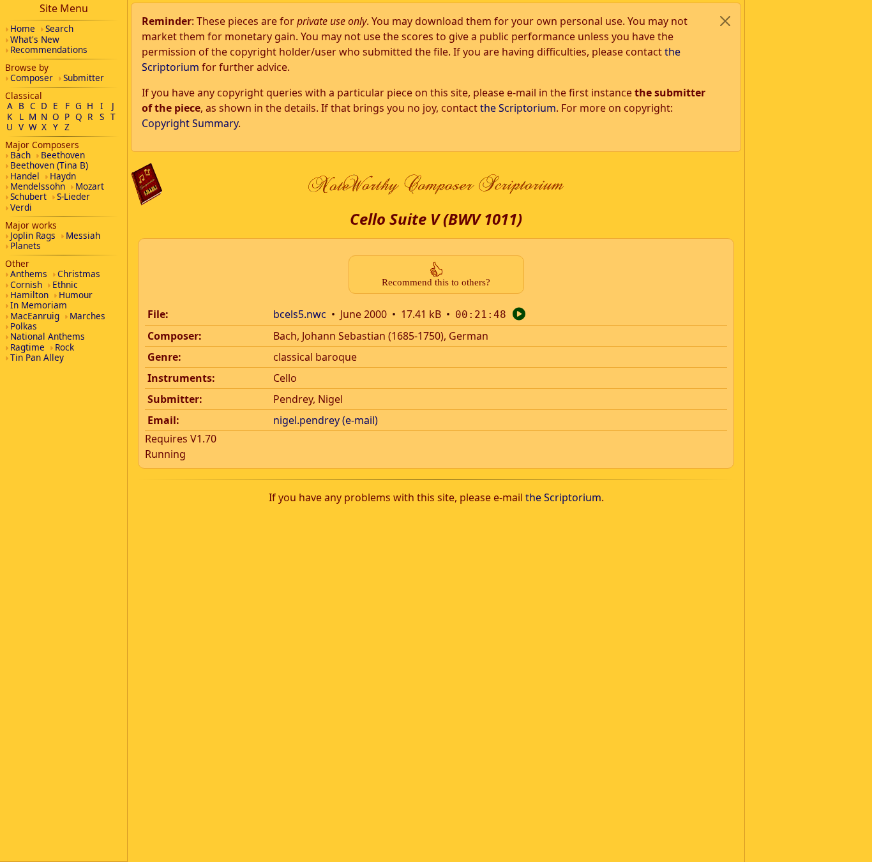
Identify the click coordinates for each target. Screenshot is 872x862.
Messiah (83, 235)
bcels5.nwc (299, 314)
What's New (34, 39)
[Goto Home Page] (147, 184)
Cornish (26, 284)
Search (59, 28)
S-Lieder (73, 196)
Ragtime (27, 347)
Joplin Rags (33, 235)
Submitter (83, 78)
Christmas (78, 274)
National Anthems (47, 336)
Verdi (21, 207)
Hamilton (29, 295)
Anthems (28, 274)
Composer (31, 78)
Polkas (23, 326)
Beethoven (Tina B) (49, 165)
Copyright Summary (190, 123)
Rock (64, 347)
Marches (87, 316)
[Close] (725, 21)
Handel (25, 176)
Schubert (28, 196)
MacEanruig (34, 316)
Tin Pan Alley (37, 357)
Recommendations (48, 49)
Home (22, 28)
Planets (25, 245)
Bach (20, 155)
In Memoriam (38, 305)
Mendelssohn (37, 186)
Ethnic (65, 284)
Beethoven (63, 155)
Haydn (63, 176)
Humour (76, 295)
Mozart (89, 186)
